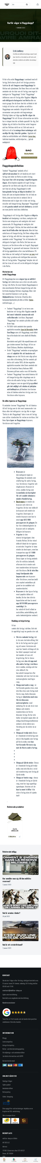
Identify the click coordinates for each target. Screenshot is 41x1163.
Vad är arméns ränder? (11, 913)
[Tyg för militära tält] (15, 817)
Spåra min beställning (10, 994)
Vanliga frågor (7, 1081)
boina (31, 299)
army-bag (32, 136)
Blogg (4, 1038)
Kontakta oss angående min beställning (16, 998)
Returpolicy (6, 1092)
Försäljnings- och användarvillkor (14, 1052)
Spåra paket (7, 1084)
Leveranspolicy (7, 1041)
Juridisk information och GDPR (13, 1056)
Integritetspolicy (8, 1045)
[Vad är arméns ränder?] (21, 899)
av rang (32, 254)
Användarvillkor (8, 1088)
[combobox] (18, 4)
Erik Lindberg (18, 51)
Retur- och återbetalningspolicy (13, 1049)
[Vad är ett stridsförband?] (21, 931)
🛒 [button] (20, 836)
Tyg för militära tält (14, 829)
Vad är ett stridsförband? (13, 944)
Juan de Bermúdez (27, 329)
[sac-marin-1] (21, 153)
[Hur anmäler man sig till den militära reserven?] (21, 865)
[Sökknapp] (27, 4)
